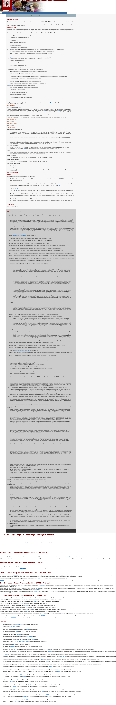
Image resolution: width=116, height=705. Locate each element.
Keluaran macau (25, 597)
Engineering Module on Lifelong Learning (19, 235)
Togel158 (27, 629)
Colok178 (14, 649)
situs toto (21, 603)
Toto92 (42, 659)
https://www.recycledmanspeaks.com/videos (21, 641)
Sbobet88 (47, 694)
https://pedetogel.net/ (29, 636)
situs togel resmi (63, 656)
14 (44, 112)
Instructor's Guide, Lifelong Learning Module (22, 350)
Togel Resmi (17, 701)
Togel (26, 607)
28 (23, 180)
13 (35, 112)
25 (50, 143)
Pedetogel (33, 639)
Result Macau (11, 558)
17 (53, 131)
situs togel (14, 644)
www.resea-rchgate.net (19, 624)
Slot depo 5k (2, 580)
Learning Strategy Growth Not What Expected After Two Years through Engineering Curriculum (39, 327)
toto (41, 549)
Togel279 (29, 684)
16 (52, 131)
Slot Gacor (38, 578)
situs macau (6, 654)
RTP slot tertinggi (41, 585)
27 (24, 148)
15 (45, 112)
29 (59, 185)
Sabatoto (40, 664)
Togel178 (20, 674)
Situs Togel (23, 599)
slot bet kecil (25, 696)
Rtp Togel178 (13, 626)
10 (32, 112)
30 (17, 188)
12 (34, 112)
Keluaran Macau (69, 556)
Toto (22, 547)
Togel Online (43, 615)
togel (35, 601)
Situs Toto (37, 588)
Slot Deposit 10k (22, 568)
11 (33, 112)
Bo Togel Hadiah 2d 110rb (46, 554)
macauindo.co (19, 634)
